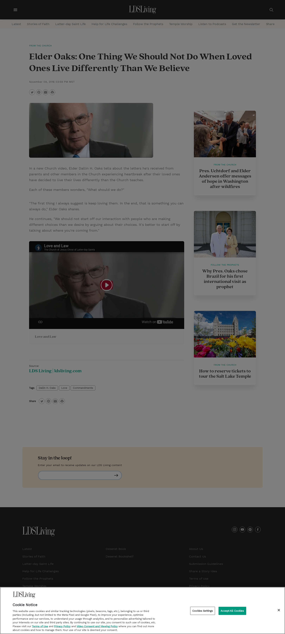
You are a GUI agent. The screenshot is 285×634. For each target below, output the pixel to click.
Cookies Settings (202, 610)
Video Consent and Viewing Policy (97, 626)
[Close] (279, 610)
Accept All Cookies (232, 610)
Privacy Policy (62, 626)
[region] (142, 610)
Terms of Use (40, 626)
